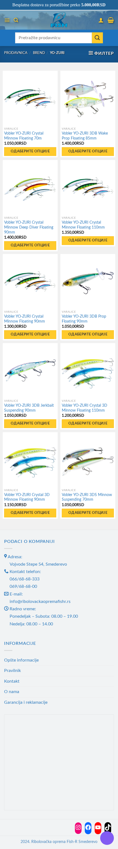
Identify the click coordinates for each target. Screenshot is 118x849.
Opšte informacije (21, 660)
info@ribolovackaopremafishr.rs (40, 601)
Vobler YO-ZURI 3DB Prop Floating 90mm (84, 319)
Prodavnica (15, 53)
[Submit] (97, 37)
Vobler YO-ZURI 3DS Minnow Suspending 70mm (87, 497)
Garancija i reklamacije (25, 702)
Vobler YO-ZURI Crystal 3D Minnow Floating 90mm (27, 497)
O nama (11, 692)
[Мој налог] (101, 20)
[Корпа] (111, 20)
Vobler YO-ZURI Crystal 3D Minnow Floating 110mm (84, 408)
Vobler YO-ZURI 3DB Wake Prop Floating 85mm (85, 136)
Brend (39, 53)
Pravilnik (12, 670)
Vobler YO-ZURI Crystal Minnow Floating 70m (23, 136)
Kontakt (11, 681)
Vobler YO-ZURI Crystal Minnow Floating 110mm (83, 225)
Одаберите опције (30, 151)
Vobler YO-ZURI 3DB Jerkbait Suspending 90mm (29, 408)
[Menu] (7, 20)
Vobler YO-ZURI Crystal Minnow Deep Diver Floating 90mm (28, 227)
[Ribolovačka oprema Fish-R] (59, 20)
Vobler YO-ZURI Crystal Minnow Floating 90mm (24, 319)
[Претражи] (16, 20)
